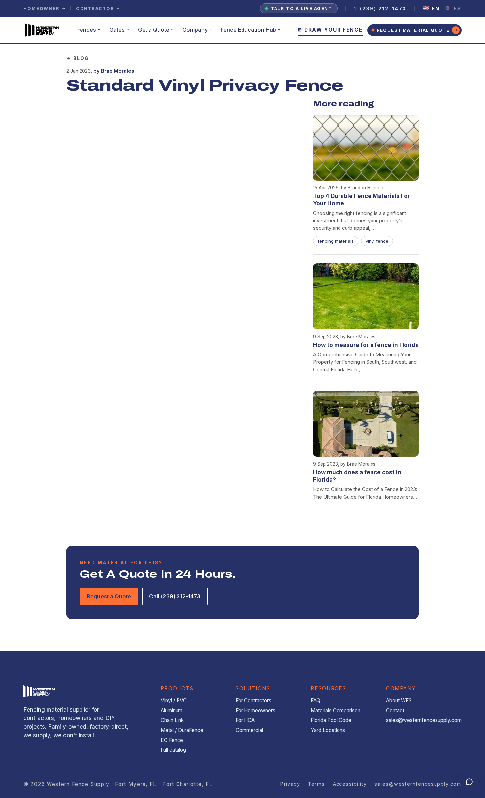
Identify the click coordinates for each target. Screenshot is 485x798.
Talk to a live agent (301, 8)
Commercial (249, 730)
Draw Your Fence (333, 30)
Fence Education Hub (248, 29)
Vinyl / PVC (174, 700)
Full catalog (173, 750)
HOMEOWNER (41, 8)
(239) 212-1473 (383, 8)
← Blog (77, 58)
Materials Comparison (335, 710)
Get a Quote (153, 29)
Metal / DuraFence (182, 730)
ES (453, 8)
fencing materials (336, 241)
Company (195, 29)
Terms (316, 784)
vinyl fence (377, 241)
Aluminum (171, 710)
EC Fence (172, 740)
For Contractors (253, 700)
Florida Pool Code (331, 720)
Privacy (290, 784)
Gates (117, 29)
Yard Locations (328, 730)
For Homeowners (255, 710)
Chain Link (172, 720)
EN (431, 8)
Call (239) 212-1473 (174, 596)
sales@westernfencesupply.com (424, 720)
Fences (86, 29)
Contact (395, 710)
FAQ (315, 700)
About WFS (399, 700)
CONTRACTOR (95, 8)
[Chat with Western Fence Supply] (469, 782)
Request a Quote (109, 596)
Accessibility (350, 784)
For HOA (245, 720)
